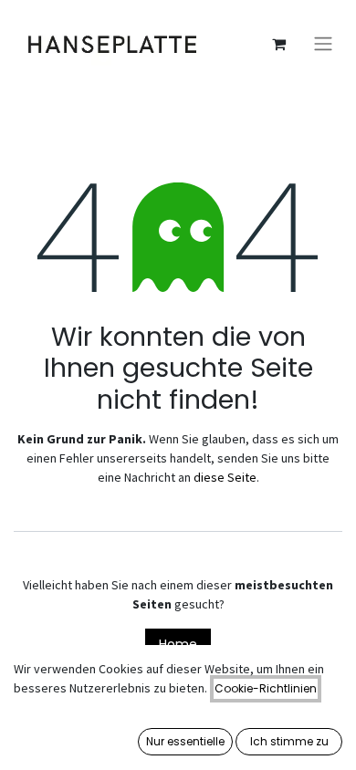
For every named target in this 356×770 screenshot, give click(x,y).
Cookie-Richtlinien (266, 688)
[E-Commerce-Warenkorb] (278, 44)
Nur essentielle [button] (185, 741)
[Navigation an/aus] (323, 44)
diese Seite (225, 477)
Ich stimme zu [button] (289, 741)
